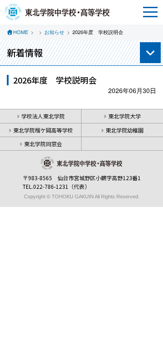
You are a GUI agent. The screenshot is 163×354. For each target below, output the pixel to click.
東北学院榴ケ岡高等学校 (43, 130)
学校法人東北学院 (43, 116)
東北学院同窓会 (43, 144)
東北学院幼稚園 (124, 130)
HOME (20, 31)
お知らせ (54, 31)
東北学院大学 (124, 116)
